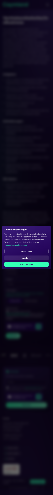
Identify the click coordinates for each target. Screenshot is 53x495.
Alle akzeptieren (26, 264)
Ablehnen (26, 258)
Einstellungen (26, 251)
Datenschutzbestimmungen (15, 245)
